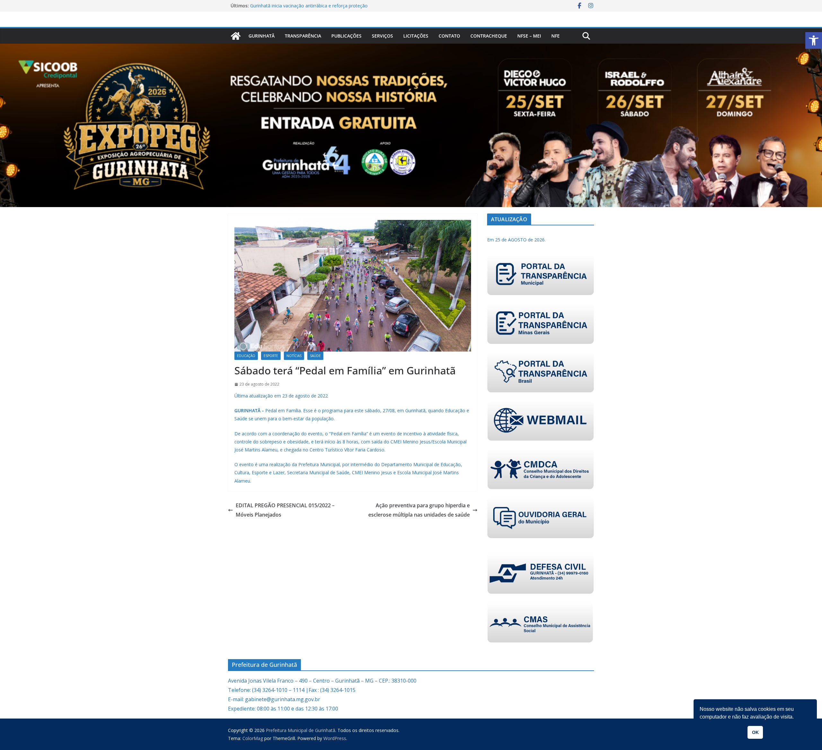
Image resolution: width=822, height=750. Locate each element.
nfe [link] (555, 36)
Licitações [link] (415, 36)
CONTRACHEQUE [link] (488, 36)
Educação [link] (246, 355)
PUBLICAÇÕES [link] (346, 36)
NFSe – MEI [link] (529, 36)
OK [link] (755, 732)
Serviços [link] (382, 36)
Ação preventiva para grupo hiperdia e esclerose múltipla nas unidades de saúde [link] (419, 510)
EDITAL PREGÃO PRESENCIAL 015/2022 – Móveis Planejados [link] (285, 510)
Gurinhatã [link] (262, 36)
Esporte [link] (271, 355)
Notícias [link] (294, 355)
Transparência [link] (303, 36)
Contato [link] (449, 36)
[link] (813, 40)
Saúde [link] (315, 355)
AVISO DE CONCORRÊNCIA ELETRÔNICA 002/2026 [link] (303, 6)
